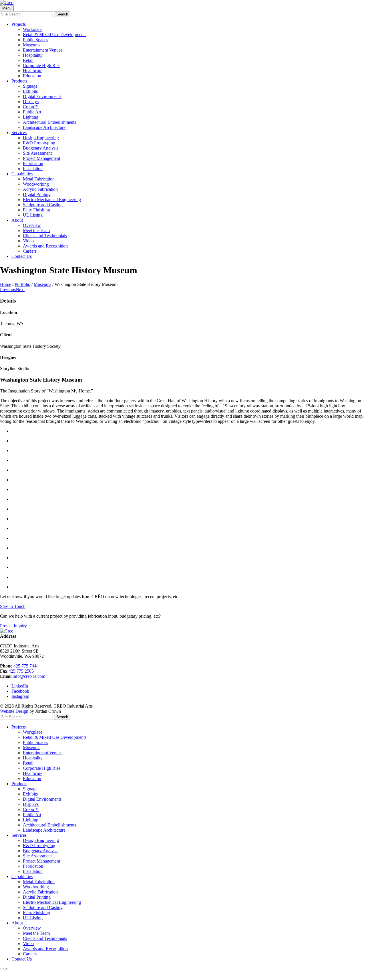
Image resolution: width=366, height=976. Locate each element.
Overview (32, 225)
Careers (30, 251)
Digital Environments (42, 96)
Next (20, 289)
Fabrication (33, 163)
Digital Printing (37, 194)
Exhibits (30, 91)
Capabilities (22, 173)
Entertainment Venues (42, 50)
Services (19, 132)
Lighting (30, 117)
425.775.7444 (26, 665)
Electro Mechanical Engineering (52, 199)
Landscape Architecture (44, 127)
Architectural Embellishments (49, 122)
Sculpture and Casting (43, 204)
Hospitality (33, 55)
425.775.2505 (21, 671)
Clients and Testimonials (45, 235)
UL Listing (33, 215)
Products (19, 80)
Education (32, 75)
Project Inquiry (13, 625)
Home (5, 284)
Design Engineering (41, 137)
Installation (33, 168)
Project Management (41, 158)
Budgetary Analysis (40, 148)
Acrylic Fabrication (40, 189)
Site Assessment (37, 153)
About (17, 220)
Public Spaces (35, 39)
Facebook (20, 691)
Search (62, 14)
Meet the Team (36, 230)
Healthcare (32, 70)
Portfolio (22, 284)
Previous (8, 289)
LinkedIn (19, 686)
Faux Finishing (36, 209)
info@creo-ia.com (29, 676)
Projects (18, 24)
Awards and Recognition (45, 245)
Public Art (32, 111)
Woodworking (36, 184)
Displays (31, 101)
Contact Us (21, 256)
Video (28, 240)
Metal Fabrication (39, 178)
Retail (28, 60)
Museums (31, 44)
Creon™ (31, 106)
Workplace (32, 29)
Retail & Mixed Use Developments (54, 34)
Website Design (14, 711)
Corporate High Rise (41, 65)
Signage (30, 86)
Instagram (20, 696)
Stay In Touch (12, 606)
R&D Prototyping (39, 142)
